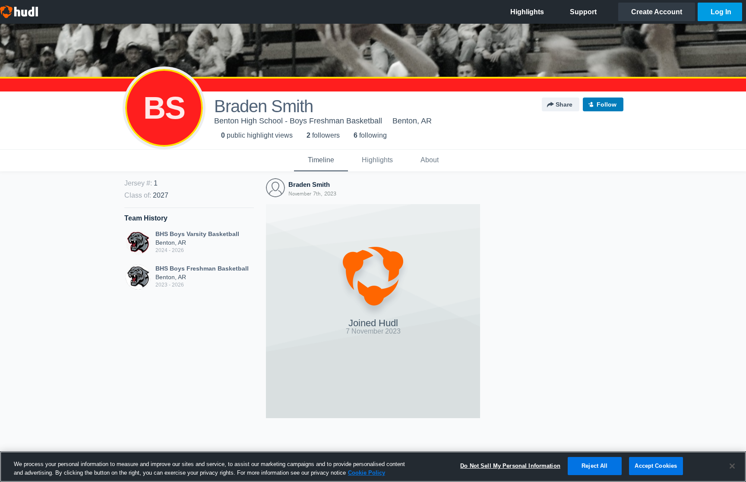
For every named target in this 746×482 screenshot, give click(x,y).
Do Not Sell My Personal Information (510, 466)
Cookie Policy (366, 472)
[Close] (732, 466)
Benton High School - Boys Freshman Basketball (298, 121)
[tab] (321, 160)
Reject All (594, 466)
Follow (606, 104)
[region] (373, 466)
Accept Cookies (656, 466)
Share (564, 104)
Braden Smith (309, 184)
